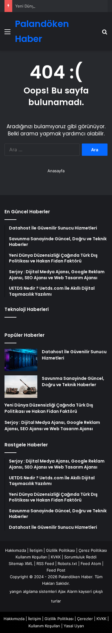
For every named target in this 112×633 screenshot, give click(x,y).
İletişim (36, 550)
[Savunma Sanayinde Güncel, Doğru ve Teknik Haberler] (20, 386)
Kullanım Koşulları (31, 557)
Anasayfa (56, 170)
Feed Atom (91, 563)
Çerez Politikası (93, 550)
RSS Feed (45, 563)
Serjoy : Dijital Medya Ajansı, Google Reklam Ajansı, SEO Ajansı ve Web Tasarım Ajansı (52, 425)
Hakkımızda (15, 550)
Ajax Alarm (67, 591)
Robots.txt (67, 563)
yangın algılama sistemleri (33, 591)
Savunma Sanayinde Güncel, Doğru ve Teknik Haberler (73, 381)
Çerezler (85, 618)
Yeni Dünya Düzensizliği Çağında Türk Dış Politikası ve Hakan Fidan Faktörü (48, 408)
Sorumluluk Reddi (80, 557)
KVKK (56, 557)
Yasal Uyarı (74, 625)
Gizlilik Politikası (60, 550)
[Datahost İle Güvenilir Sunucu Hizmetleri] (20, 360)
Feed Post (56, 570)
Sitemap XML (21, 563)
